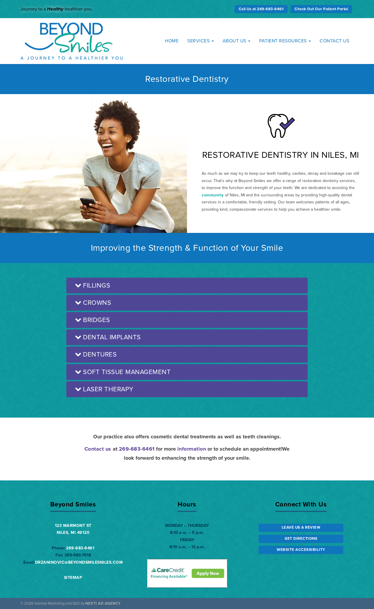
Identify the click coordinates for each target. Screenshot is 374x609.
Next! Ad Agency (103, 603)
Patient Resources (283, 41)
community (213, 195)
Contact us (97, 449)
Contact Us (334, 41)
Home (172, 41)
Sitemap (73, 577)
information (191, 449)
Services (199, 41)
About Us (235, 41)
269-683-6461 (137, 449)
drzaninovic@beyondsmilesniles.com (79, 562)
